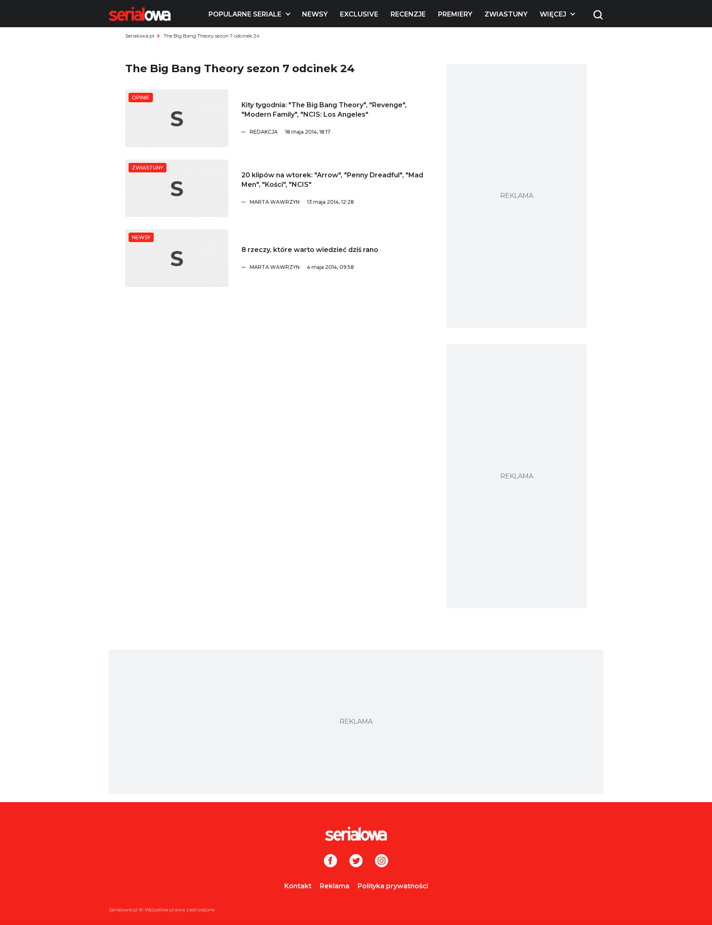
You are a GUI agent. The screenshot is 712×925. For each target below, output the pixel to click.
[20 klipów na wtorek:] (176, 188)
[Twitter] (356, 861)
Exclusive (359, 14)
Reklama (334, 886)
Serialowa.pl (139, 36)
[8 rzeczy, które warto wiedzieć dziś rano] (176, 258)
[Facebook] (330, 861)
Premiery (455, 14)
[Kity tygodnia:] (176, 118)
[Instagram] (381, 861)
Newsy (315, 14)
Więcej (553, 14)
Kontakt (298, 886)
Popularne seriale (244, 14)
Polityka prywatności (393, 886)
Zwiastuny (506, 14)
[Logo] (140, 14)
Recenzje (408, 14)
